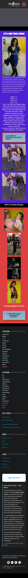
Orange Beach (6, 381)
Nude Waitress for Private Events (11, 427)
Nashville (4, 366)
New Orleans (5, 379)
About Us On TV (6, 438)
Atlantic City (5, 334)
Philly (3, 394)
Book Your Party (14, 478)
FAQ (3, 441)
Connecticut (5, 340)
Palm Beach (5, 386)
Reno (3, 398)
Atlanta (4, 336)
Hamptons (5, 351)
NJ (3, 375)
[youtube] (8, 562)
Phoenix (4, 396)
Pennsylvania (6, 392)
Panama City (5, 388)
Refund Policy (6, 461)
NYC (3, 377)
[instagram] (19, 562)
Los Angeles (5, 362)
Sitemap (4, 464)
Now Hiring (5, 444)
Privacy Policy (6, 458)
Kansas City (5, 355)
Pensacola (5, 390)
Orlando (4, 383)
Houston (4, 353)
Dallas (4, 342)
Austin (4, 338)
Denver (4, 345)
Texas (3, 407)
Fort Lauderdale (6, 349)
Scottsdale (5, 403)
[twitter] (15, 562)
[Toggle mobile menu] (24, 4)
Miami (4, 364)
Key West (4, 358)
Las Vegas (5, 360)
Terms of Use (5, 467)
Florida (4, 347)
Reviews (4, 447)
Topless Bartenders (7, 420)
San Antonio (5, 401)
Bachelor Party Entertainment (10, 424)
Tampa (4, 405)
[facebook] (12, 562)
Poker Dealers (6, 417)
